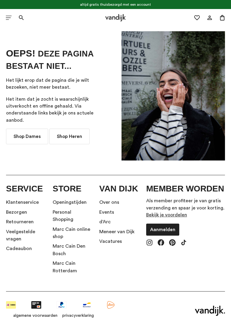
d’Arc (105, 221)
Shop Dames (27, 136)
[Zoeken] (21, 17)
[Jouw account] (209, 17)
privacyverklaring (78, 315)
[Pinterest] (172, 243)
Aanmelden (162, 229)
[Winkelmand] (222, 17)
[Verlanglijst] (197, 17)
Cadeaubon (19, 248)
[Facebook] (161, 243)
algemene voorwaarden (35, 315)
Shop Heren (69, 136)
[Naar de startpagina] (115, 17)
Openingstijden (70, 202)
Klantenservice (22, 202)
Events (106, 212)
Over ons (109, 202)
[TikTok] (183, 243)
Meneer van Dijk (116, 231)
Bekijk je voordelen (166, 214)
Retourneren (20, 221)
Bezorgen (16, 212)
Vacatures (110, 241)
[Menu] (8, 17)
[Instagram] (149, 243)
